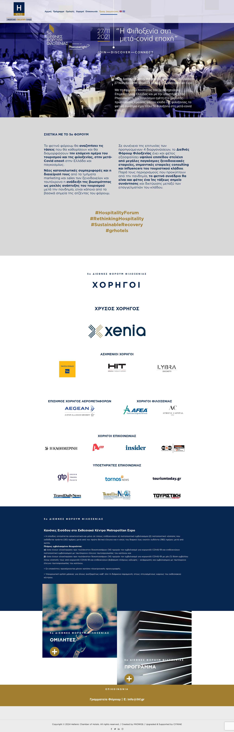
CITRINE (177, 724)
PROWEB (138, 724)
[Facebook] (111, 729)
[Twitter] (115, 729)
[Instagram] (122, 729)
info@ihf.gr (136, 699)
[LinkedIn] (118, 729)
